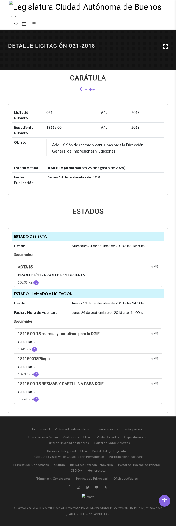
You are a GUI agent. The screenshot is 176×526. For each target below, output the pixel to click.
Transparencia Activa (43, 437)
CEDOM (76, 470)
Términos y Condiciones (53, 478)
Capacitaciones (135, 437)
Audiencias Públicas (77, 437)
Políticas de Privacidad (92, 478)
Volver (90, 89)
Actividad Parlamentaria (72, 429)
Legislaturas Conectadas (31, 465)
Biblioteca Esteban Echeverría (91, 465)
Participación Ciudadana (126, 457)
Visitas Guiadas (108, 437)
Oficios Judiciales (125, 478)
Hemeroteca (97, 470)
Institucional (41, 429)
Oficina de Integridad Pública (66, 451)
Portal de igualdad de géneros (67, 443)
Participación (132, 429)
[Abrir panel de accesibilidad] (164, 501)
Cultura (59, 465)
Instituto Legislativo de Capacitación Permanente (68, 457)
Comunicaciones (106, 429)
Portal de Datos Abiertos (112, 443)
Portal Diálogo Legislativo (110, 451)
